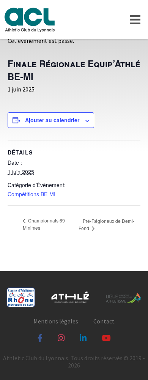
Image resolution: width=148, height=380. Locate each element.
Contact (104, 321)
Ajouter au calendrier (52, 120)
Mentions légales (55, 321)
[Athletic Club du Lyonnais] (29, 19)
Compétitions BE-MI (31, 194)
